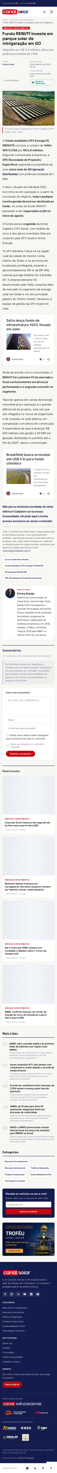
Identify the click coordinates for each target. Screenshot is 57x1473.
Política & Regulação (40, 1168)
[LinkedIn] (35, 1468)
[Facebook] (5, 1294)
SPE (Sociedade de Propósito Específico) (23, 578)
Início (4, 20)
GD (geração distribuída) (16, 572)
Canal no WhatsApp (40, 82)
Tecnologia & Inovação (15, 1181)
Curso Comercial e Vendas (17, 559)
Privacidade (8, 1352)
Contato (6, 1348)
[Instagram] (11, 1294)
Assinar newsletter (28, 1211)
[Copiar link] (51, 1468)
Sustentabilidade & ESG (40, 1174)
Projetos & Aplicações (14, 1174)
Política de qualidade (12, 1357)
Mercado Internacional (15, 1168)
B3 (45, 211)
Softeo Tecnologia (26, 1458)
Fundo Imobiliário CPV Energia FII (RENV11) (24, 566)
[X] (43, 1468)
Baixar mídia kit (12, 1384)
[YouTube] (24, 1294)
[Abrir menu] (51, 12)
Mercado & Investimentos (22, 20)
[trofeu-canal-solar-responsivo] (28, 1239)
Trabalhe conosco (11, 1361)
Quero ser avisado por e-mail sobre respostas (27, 745)
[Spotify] (37, 1294)
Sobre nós (7, 1343)
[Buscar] (44, 12)
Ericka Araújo (8, 64)
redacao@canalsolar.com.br (16, 550)
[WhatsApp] (27, 1468)
